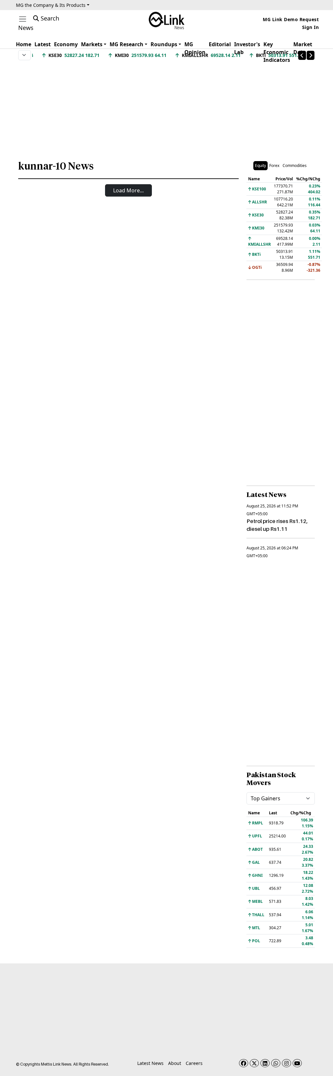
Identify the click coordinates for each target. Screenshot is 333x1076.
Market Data (302, 48)
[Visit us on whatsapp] (275, 1063)
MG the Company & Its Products (51, 5)
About (174, 1063)
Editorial (220, 44)
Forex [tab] (274, 165)
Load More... (128, 190)
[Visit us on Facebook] (243, 1063)
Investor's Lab (247, 48)
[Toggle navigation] (22, 19)
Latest (42, 44)
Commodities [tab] (295, 165)
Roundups (164, 44)
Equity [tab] (260, 165)
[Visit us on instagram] (286, 1063)
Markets (91, 44)
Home (23, 44)
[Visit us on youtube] (297, 1063)
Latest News (150, 1063)
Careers (194, 1063)
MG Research (126, 44)
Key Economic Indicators (276, 52)
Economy (66, 44)
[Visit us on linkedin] (265, 1063)
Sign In (310, 27)
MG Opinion (195, 48)
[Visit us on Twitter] (254, 1063)
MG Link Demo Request (291, 19)
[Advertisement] (166, 107)
